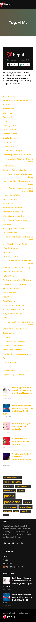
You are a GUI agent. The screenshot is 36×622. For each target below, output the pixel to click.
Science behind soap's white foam (20, 323)
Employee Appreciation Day (15, 170)
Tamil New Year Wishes (13, 345)
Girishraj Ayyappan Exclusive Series (20, 175)
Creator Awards (10, 134)
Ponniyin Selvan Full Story (14, 309)
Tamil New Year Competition (15, 341)
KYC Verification (10, 232)
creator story (9, 491)
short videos (25, 507)
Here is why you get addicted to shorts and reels (21, 426)
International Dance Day (13, 212)
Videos (6, 515)
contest (6, 121)
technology (25, 511)
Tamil (16, 511)
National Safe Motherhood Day (16, 267)
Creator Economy (11, 138)
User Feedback (9, 370)
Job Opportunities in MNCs (14, 228)
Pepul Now (7, 297)
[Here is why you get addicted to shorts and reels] (6, 426)
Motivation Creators (12, 256)
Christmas (7, 113)
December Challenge (12, 150)
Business (7, 104)
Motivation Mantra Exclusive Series (20, 262)
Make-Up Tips (9, 252)
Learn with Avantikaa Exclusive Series (19, 238)
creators (8, 486)
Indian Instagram (10, 199)
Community (8, 117)
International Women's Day (15, 220)
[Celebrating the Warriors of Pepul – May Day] (6, 441)
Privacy (6, 560)
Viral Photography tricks (13, 375)
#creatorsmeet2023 (12, 478)
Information (8, 203)
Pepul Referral (9, 301)
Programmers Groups (12, 313)
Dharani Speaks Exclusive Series (17, 154)
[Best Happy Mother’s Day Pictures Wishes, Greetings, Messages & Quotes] (6, 390)
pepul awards (10, 507)
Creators (7, 142)
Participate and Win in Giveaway (17, 280)
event (21, 491)
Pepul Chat (7, 563)
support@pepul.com (14, 567)
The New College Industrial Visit (17, 354)
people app (12, 502)
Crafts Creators (10, 129)
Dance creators (10, 146)
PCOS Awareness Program (14, 284)
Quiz (5, 317)
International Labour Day (14, 216)
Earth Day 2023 (9, 166)
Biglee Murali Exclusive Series (15, 100)
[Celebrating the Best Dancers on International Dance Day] (6, 456)
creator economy (12, 482)
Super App (7, 337)
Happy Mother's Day (12, 195)
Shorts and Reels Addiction (15, 329)
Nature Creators (10, 276)
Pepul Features (9, 292)
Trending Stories (10, 362)
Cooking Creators (11, 125)
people (9, 496)
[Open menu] (34, 4)
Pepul (26, 613)
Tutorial (6, 366)
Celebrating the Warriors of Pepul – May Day (20, 441)
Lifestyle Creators (10, 248)
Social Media (8, 333)
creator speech (23, 486)
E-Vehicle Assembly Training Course (20, 160)
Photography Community (14, 305)
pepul (27, 502)
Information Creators (12, 207)
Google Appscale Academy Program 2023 (21, 189)
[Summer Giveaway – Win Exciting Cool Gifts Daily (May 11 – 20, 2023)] (6, 408)
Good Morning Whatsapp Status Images (18, 182)
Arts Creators (9, 96)
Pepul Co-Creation (11, 288)
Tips (4, 358)
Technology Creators (12, 350)
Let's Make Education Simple (15, 244)
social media (7, 511)
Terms (5, 556)
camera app (8, 108)
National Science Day (12, 271)
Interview (7, 224)
